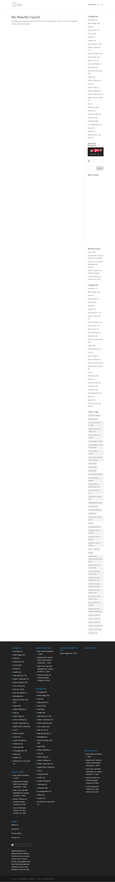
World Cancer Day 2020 (21, 761)
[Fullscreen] (103, 154)
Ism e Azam (92, 57)
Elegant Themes (27, 879)
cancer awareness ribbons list (94, 430)
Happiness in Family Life (95, 498)
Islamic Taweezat (94, 47)
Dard (89, 27)
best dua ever (93, 419)
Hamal (90, 37)
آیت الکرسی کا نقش (94, 622)
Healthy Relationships (95, 503)
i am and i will (93, 506)
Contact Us (15, 837)
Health (90, 40)
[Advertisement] (96, 210)
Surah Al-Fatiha (93, 114)
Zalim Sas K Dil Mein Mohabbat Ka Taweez (95, 264)
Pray (89, 84)
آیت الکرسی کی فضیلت (95, 626)
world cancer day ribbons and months (95, 610)
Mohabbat (92, 4)
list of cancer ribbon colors (95, 518)
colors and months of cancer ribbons (95, 458)
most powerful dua (95, 527)
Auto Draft (91, 252)
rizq (89, 104)
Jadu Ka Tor (92, 60)
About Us (14, 825)
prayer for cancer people (94, 538)
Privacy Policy (16, 833)
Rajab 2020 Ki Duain (95, 98)
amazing (91, 20)
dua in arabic (93, 467)
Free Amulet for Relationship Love (94, 485)
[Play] (91, 154)
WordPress (49, 879)
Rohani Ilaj (91, 107)
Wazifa (90, 131)
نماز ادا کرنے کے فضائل (95, 629)
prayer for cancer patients (94, 531)
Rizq (90, 549)
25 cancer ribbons (94, 415)
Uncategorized (93, 124)
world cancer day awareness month (94, 585)
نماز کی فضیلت (93, 633)
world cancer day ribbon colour (94, 597)
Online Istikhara (93, 80)
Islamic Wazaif (93, 53)
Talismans (91, 117)
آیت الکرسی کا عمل (94, 619)
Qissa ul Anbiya (93, 91)
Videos (90, 128)
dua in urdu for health (95, 474)
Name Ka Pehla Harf (95, 71)
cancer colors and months (94, 436)
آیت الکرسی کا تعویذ (94, 615)
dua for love (92, 463)
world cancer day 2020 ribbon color (94, 579)
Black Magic (92, 23)
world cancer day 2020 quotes (94, 572)
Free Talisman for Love (94, 491)
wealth (91, 553)
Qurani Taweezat (94, 94)
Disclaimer (15, 829)
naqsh (90, 77)
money (91, 523)
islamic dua (92, 513)
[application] (96, 151)
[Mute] (101, 154)
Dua (89, 34)
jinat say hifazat (93, 64)
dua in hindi (92, 471)
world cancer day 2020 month (94, 566)
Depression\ (92, 30)
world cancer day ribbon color (94, 591)
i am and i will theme (95, 510)
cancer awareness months (94, 424)
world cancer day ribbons (94, 604)
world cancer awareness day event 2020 (95, 559)
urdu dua (96, 549)
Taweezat (91, 121)
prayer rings (92, 87)
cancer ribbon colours (93, 452)
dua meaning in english (93, 479)
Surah (90, 111)
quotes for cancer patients (94, 544)
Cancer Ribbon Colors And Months (96, 446)
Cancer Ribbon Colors (96, 441)
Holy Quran (92, 44)
